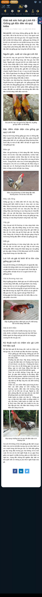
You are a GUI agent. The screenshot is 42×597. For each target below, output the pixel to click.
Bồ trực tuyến (5, 14)
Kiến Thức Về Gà (30, 29)
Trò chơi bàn (26, 14)
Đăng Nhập (5, 2)
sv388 (7, 29)
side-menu (40, 2)
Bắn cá (38, 14)
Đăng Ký (14, 2)
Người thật (19, 14)
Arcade (33, 14)
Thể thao (12, 14)
